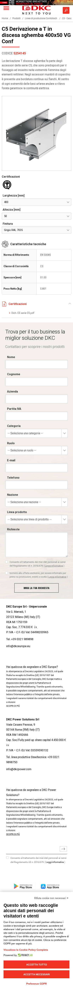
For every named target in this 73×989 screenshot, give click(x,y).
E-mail (11, 460)
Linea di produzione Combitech (41, 18)
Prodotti (16, 18)
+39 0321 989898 (22, 639)
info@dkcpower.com (18, 769)
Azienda (12, 391)
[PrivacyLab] (25, 955)
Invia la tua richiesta (36, 588)
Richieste (13, 529)
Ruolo (11, 443)
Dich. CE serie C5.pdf (23, 313)
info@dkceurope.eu (18, 646)
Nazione (12, 494)
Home (5, 18)
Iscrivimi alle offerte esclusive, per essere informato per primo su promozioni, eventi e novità (39, 575)
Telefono (13, 477)
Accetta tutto (36, 964)
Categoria (14, 426)
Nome (11, 357)
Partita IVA (14, 409)
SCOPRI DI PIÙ (13, 706)
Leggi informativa (54, 565)
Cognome (13, 374)
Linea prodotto (17, 512)
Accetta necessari (36, 974)
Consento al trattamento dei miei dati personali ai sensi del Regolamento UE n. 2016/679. (38, 564)
